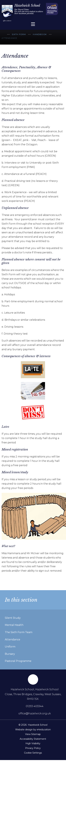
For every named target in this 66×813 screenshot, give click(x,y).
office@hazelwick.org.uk (34, 713)
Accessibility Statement (33, 738)
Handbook (40, 34)
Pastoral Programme (18, 661)
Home (3, 34)
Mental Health (14, 625)
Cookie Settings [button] (33, 752)
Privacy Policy (33, 748)
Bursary (10, 653)
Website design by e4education (33, 729)
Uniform (10, 646)
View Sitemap (33, 734)
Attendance (9, 38)
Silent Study (13, 617)
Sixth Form (19, 34)
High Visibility (32, 743)
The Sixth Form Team (18, 632)
